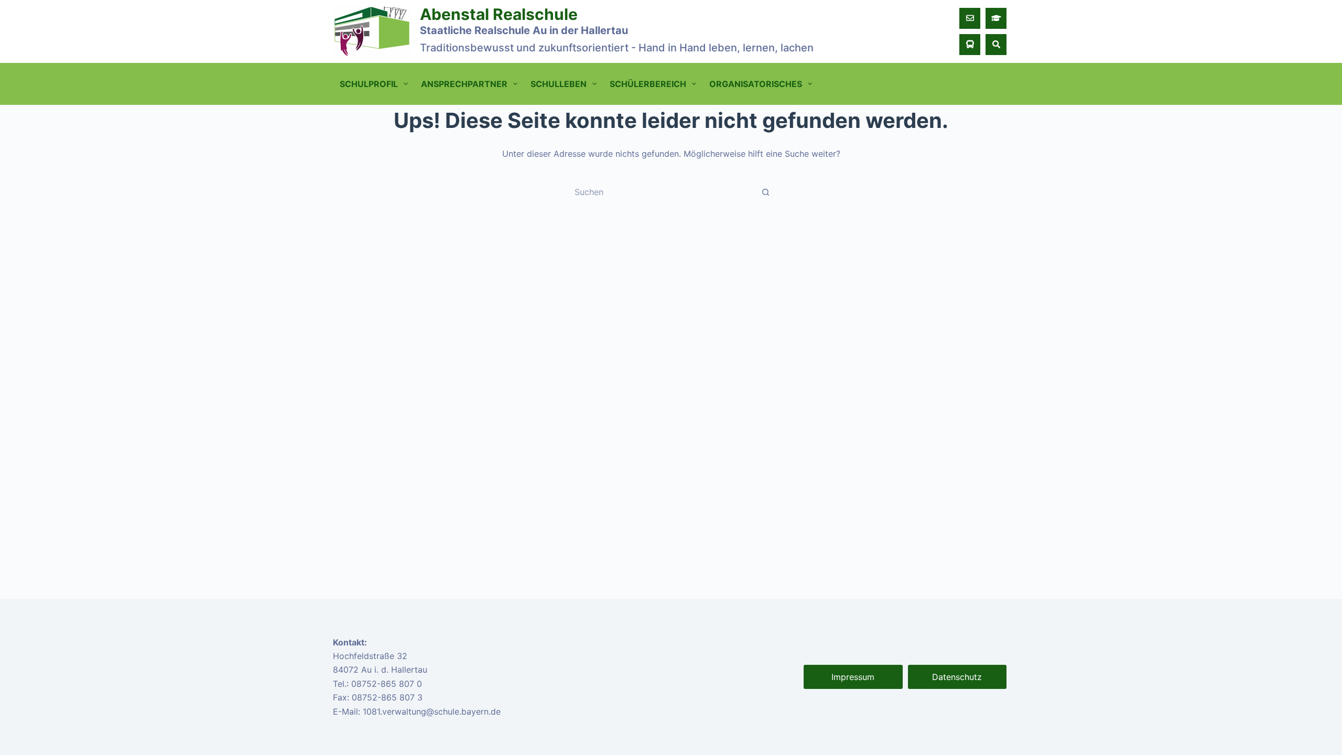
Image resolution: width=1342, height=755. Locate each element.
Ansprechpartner (464, 84)
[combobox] (661, 191)
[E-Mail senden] (969, 18)
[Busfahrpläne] (969, 44)
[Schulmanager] (996, 18)
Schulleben (559, 84)
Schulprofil (369, 84)
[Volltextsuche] (996, 44)
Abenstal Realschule (499, 14)
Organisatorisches (755, 84)
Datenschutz (957, 677)
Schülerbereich (648, 84)
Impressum (852, 677)
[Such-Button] (765, 192)
